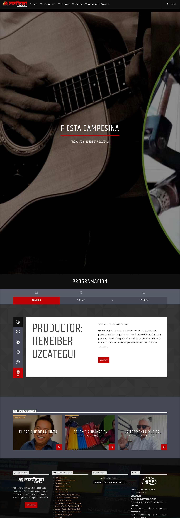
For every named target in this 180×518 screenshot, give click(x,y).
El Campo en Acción (62, 509)
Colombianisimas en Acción (65, 506)
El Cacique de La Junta (38, 458)
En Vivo (173, 4)
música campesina (121, 350)
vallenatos (19, 444)
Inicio (35, 4)
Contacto (78, 4)
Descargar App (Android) (98, 4)
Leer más (103, 386)
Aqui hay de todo (61, 504)
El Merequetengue (61, 515)
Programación (49, 4)
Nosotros (65, 4)
